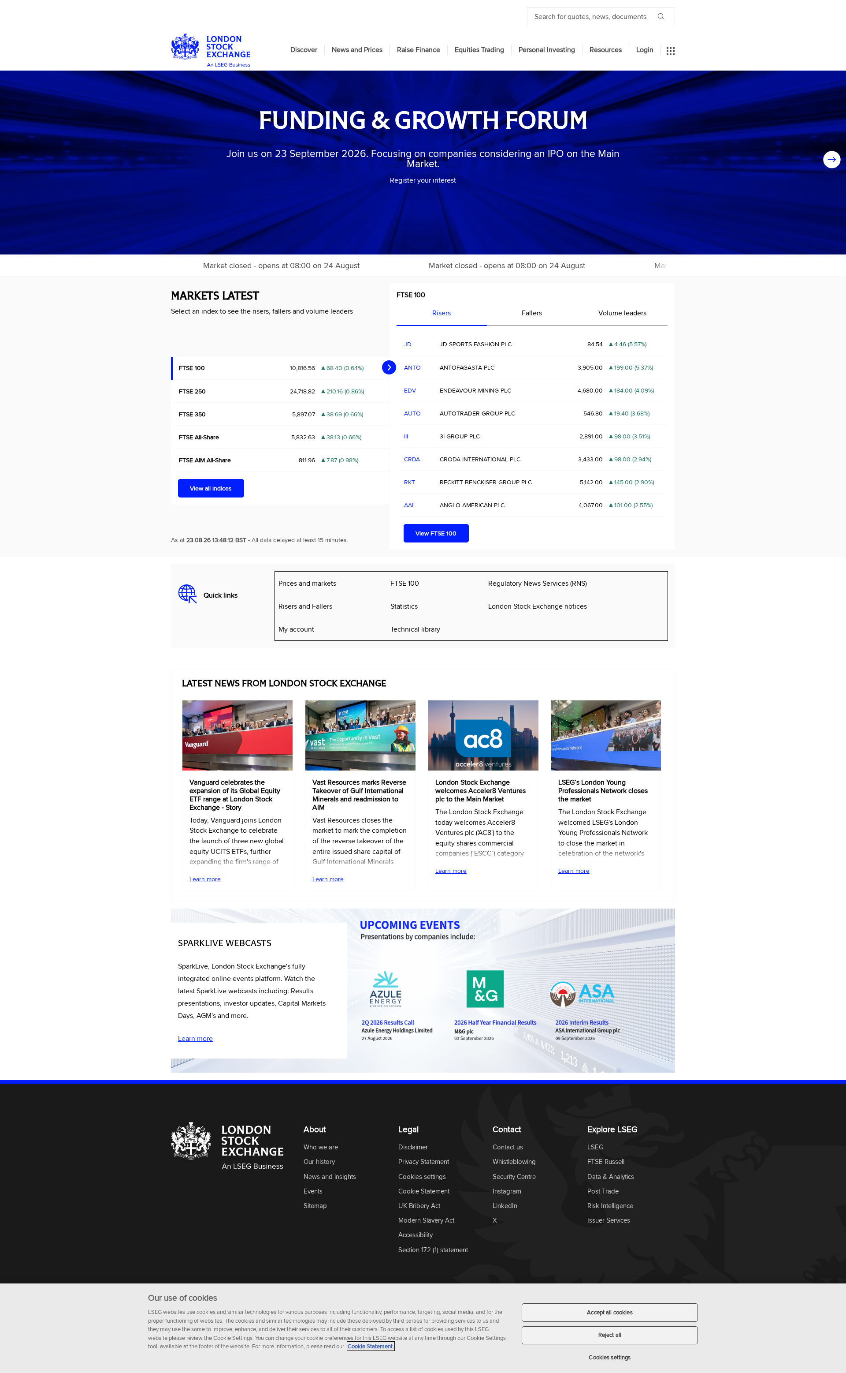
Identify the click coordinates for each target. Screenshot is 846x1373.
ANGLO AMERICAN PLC (472, 505)
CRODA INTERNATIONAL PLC (480, 459)
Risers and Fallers (305, 606)
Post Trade (603, 1191)
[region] (423, 1328)
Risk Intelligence (610, 1206)
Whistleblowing (514, 1162)
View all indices (211, 488)
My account (296, 629)
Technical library (415, 629)
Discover (303, 50)
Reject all (609, 1335)
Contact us (508, 1147)
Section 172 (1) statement (433, 1250)
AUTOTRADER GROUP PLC (477, 413)
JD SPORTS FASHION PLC (476, 344)
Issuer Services (608, 1220)
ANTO (412, 367)
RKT (409, 482)
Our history (319, 1162)
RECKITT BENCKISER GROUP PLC (486, 482)
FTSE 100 (411, 294)
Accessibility (415, 1235)
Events (313, 1191)
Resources (606, 50)
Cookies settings (610, 1357)
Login (644, 50)
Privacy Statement (423, 1162)
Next (832, 163)
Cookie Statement (423, 1191)
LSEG (595, 1147)
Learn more (205, 879)
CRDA (412, 459)
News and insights (330, 1177)
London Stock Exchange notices (537, 606)
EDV (410, 390)
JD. (408, 344)
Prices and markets (307, 583)
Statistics (404, 606)
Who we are (321, 1147)
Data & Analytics (610, 1177)
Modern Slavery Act (426, 1220)
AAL (409, 505)
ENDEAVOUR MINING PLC (475, 390)
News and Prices (357, 50)
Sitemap (315, 1206)
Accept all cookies (609, 1312)
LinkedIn (505, 1206)
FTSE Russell (605, 1162)
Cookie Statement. (371, 1346)
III (406, 436)
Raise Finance (418, 50)
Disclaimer (413, 1147)
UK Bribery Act (419, 1206)
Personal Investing (547, 50)
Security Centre (514, 1177)
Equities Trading (479, 50)
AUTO (412, 413)
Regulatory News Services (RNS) (537, 583)
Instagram (507, 1191)
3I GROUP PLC (460, 436)
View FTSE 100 (436, 533)
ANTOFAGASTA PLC (467, 367)
